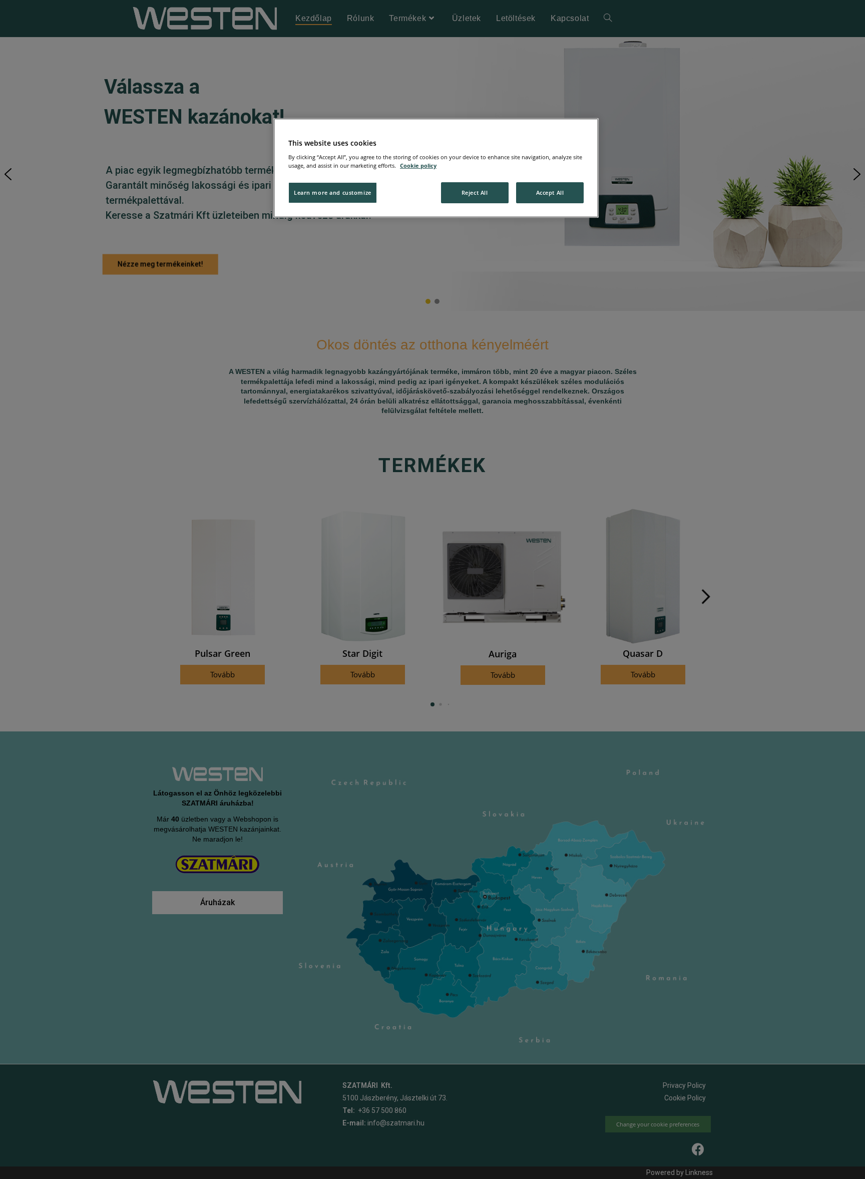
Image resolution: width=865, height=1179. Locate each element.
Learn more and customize (332, 192)
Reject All (475, 192)
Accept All (550, 192)
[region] (436, 168)
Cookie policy (418, 165)
